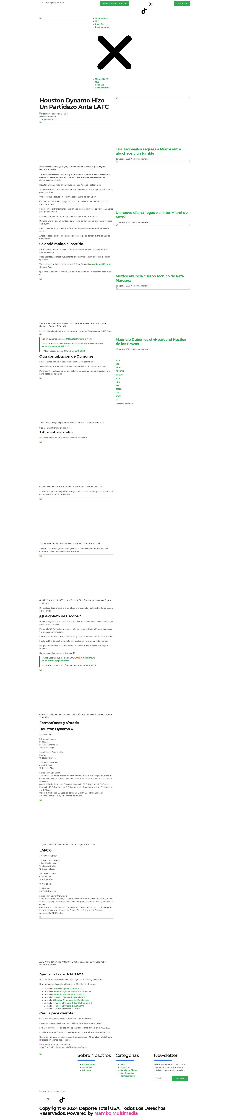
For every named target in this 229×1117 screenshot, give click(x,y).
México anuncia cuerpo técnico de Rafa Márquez (150, 278)
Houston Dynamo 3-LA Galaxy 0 (69, 994)
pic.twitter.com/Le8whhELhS (55, 346)
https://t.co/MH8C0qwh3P (90, 343)
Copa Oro (99, 24)
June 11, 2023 (78, 351)
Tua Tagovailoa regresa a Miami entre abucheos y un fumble (148, 151)
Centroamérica (102, 27)
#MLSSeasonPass (68, 343)
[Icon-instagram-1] (157, 4)
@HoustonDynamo (75, 339)
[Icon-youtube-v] (151, 11)
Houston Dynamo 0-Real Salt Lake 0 (71, 1000)
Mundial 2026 (101, 18)
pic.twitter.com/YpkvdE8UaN (55, 660)
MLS (97, 21)
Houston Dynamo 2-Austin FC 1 (69, 1006)
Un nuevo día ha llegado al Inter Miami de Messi (152, 214)
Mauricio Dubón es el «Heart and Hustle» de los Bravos (151, 341)
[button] (114, 53)
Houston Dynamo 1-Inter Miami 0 (69, 997)
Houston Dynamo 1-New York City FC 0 (72, 991)
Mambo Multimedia (116, 1113)
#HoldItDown (89, 658)
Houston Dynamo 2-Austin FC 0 (69, 988)
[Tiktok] (144, 11)
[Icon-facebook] (144, 4)
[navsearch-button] (142, 18)
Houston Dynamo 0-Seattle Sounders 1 (73, 1003)
